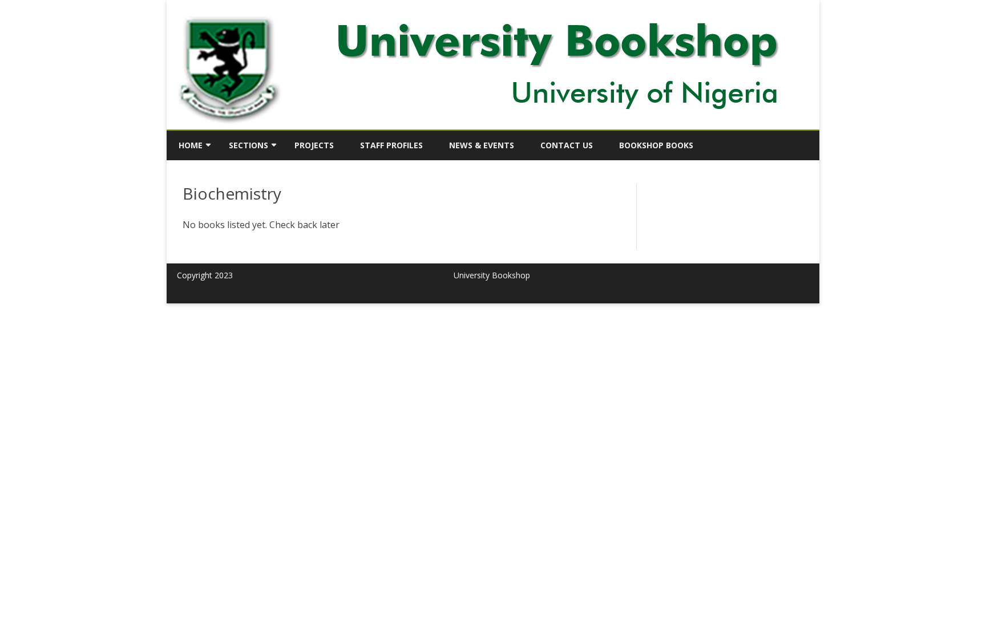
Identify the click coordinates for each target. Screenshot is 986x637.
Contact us (566, 145)
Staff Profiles (391, 145)
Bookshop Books (656, 145)
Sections (248, 145)
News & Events (481, 145)
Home (191, 145)
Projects (314, 145)
